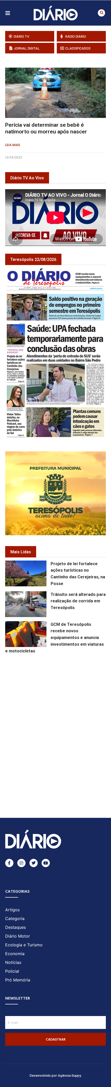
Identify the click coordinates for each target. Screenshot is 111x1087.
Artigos (12, 909)
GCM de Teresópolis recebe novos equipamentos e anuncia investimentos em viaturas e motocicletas (54, 637)
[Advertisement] (58, 691)
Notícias (13, 962)
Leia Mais (12, 145)
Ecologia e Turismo (24, 944)
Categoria (15, 918)
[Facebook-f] (9, 863)
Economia (15, 953)
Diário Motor (17, 936)
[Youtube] (46, 863)
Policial (12, 971)
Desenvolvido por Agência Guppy (55, 1075)
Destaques (15, 927)
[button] (101, 13)
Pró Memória (17, 979)
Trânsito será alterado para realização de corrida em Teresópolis (78, 601)
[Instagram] (21, 863)
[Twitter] (33, 863)
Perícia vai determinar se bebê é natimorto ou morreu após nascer (46, 128)
